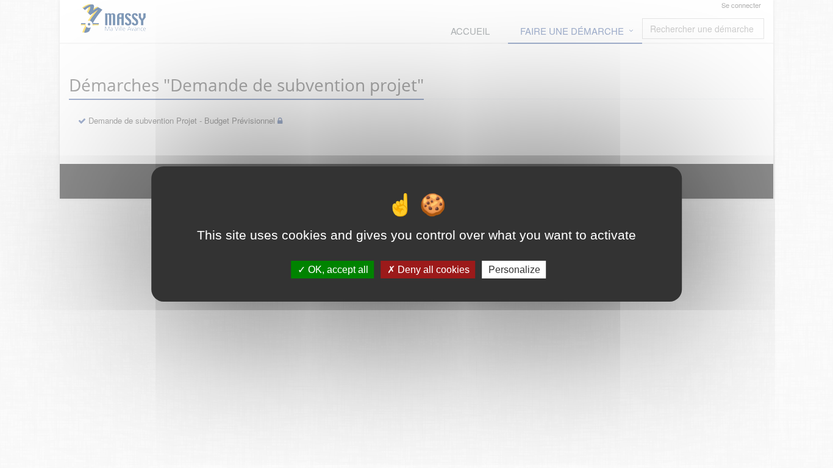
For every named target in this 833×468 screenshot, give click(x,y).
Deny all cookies (432, 269)
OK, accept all (337, 269)
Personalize (514, 269)
